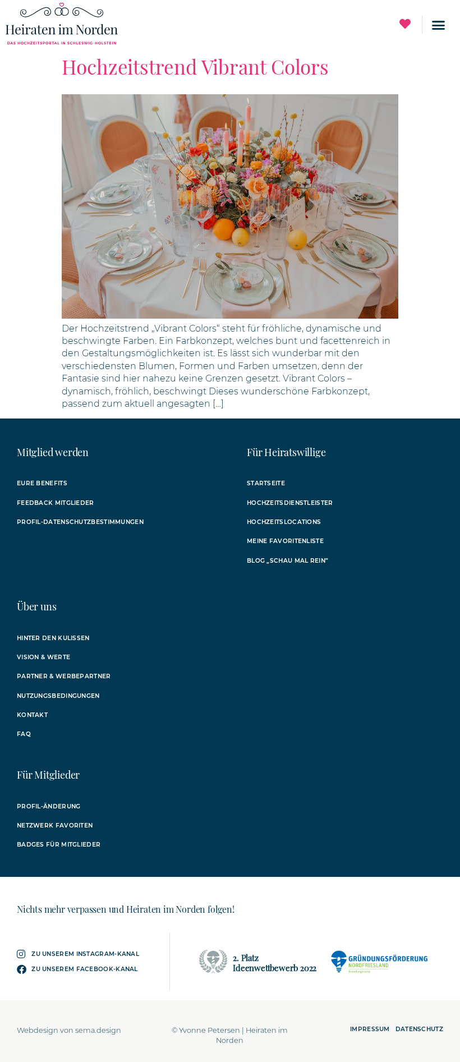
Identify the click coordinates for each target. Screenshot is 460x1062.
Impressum (370, 1029)
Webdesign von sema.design (69, 1030)
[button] (438, 24)
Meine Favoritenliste (285, 541)
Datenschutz (419, 1029)
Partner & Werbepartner (64, 676)
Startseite (266, 483)
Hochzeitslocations (284, 522)
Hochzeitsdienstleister (290, 503)
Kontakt (32, 715)
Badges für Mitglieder (58, 844)
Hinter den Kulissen (53, 638)
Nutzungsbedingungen (58, 696)
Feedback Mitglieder (55, 503)
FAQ (24, 734)
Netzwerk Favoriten (55, 825)
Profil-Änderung (49, 806)
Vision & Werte (43, 657)
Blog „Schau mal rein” (287, 560)
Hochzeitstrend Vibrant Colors (195, 66)
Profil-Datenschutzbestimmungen (80, 522)
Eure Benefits (42, 483)
